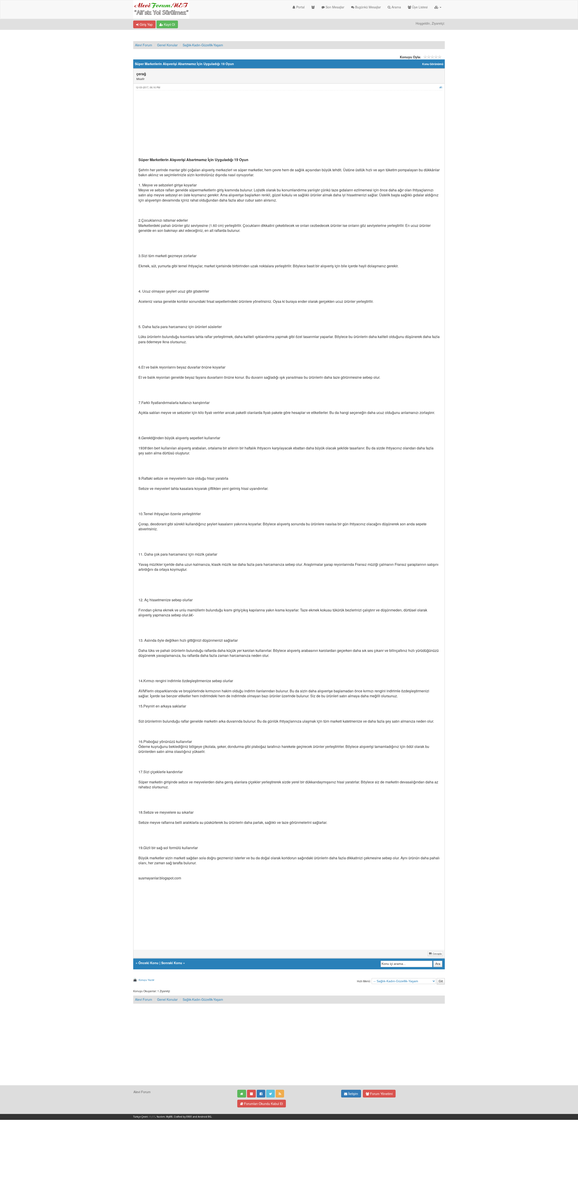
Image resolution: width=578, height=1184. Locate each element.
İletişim (352, 1093)
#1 (441, 87)
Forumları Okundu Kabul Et (263, 1103)
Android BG (204, 1116)
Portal (300, 7)
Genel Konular (167, 45)
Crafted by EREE (183, 1116)
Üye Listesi (419, 7)
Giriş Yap (146, 24)
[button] (438, 7)
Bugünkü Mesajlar (367, 7)
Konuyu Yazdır (146, 980)
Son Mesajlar (334, 7)
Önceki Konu (148, 963)
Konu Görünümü (432, 64)
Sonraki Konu (171, 963)
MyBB (152, 1116)
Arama (396, 7)
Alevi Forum (143, 45)
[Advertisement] (273, 125)
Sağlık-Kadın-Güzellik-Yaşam (203, 45)
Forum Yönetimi (381, 1093)
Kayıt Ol (169, 24)
